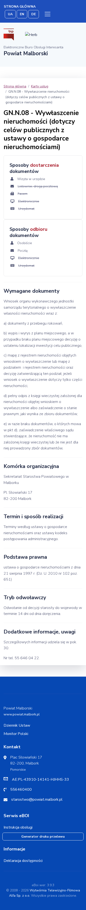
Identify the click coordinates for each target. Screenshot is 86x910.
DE (33, 14)
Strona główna (20, 6)
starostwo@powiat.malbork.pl (37, 799)
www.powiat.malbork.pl (22, 714)
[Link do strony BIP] (9, 34)
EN (22, 14)
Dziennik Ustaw (17, 725)
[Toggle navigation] (47, 14)
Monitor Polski (16, 733)
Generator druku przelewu (43, 836)
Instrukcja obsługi (18, 827)
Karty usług (39, 86)
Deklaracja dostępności (23, 860)
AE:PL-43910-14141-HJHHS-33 (40, 779)
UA (10, 14)
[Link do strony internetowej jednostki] (31, 34)
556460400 (21, 789)
